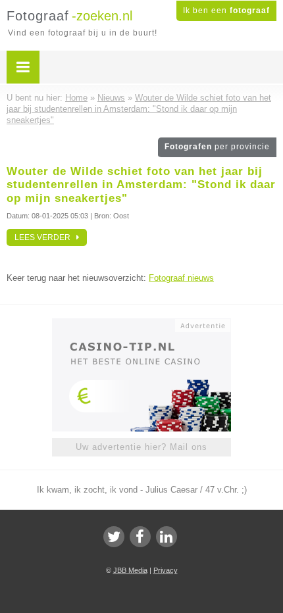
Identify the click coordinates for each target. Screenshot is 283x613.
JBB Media (130, 570)
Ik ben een (226, 10)
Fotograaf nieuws (181, 278)
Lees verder (45, 237)
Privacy (165, 570)
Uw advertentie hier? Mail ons (141, 447)
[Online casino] (141, 324)
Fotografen (217, 146)
